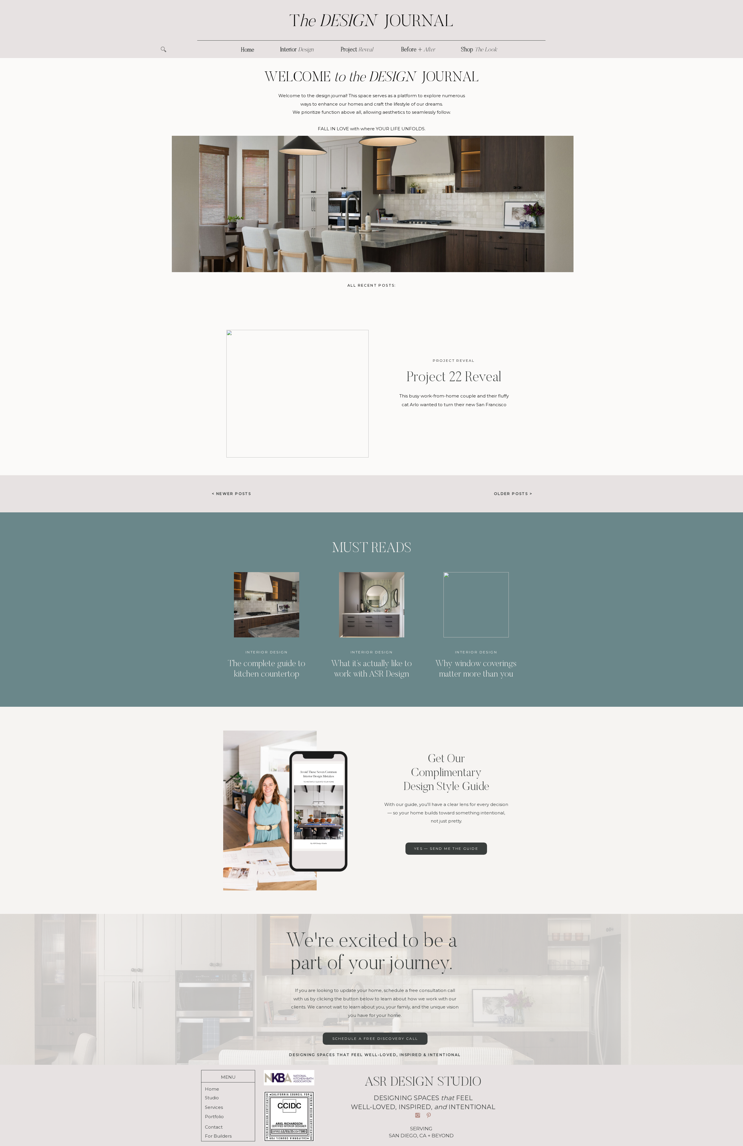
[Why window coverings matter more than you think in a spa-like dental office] (476, 604)
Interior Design (267, 652)
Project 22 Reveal (453, 378)
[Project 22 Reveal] (297, 394)
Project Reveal (454, 360)
